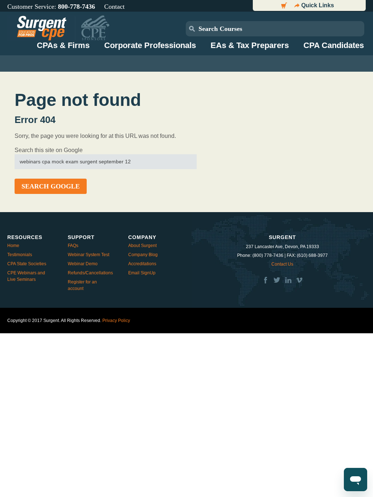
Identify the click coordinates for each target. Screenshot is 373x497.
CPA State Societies (26, 263)
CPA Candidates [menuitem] (333, 45)
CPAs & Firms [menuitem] (63, 45)
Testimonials (19, 254)
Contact (114, 6)
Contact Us (282, 264)
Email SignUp (142, 272)
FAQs (73, 245)
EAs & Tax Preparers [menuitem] (250, 45)
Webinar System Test (88, 254)
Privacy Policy (116, 320)
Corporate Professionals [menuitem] (150, 45)
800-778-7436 (76, 6)
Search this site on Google (49, 150)
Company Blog (143, 254)
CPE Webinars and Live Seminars (26, 276)
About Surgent (142, 245)
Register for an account (82, 285)
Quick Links (317, 5)
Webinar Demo (83, 263)
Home (13, 245)
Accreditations (142, 263)
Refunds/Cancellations (90, 272)
